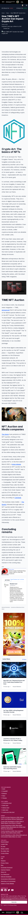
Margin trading (5, 848)
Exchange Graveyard (6, 867)
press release (16, 464)
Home (3, 13)
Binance (4, 793)
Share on (4, 24)
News (7, 13)
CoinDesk (18, 498)
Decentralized (4, 842)
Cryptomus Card (6, 803)
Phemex (4, 798)
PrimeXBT (5, 791)
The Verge (5, 434)
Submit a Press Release (7, 883)
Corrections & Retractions (8, 879)
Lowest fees (4, 844)
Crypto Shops (5, 853)
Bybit (3, 789)
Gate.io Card (5, 807)
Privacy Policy (5, 863)
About (3, 609)
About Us (3, 872)
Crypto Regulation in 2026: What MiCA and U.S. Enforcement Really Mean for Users (14, 835)
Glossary (3, 860)
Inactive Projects (5, 870)
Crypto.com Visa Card (8, 812)
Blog (2, 865)
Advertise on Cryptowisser (8, 881)
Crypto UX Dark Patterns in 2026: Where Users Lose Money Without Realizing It (12, 818)
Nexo (3, 795)
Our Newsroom (5, 874)
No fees (3, 846)
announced (5, 310)
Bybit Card (5, 805)
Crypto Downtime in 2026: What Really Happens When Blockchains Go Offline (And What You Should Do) (13, 827)
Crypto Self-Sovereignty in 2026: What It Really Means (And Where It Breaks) (12, 822)
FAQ (2, 858)
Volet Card (5, 810)
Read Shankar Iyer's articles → (17, 580)
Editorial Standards (6, 607)
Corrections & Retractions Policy (17, 607)
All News (24, 659)
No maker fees (5, 851)
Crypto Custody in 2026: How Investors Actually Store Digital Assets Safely (12, 831)
